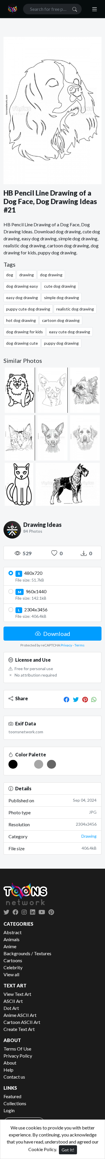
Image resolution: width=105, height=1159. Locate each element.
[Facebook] (66, 699)
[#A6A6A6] (38, 764)
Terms (79, 645)
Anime (10, 946)
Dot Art (11, 1008)
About (10, 1062)
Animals (12, 939)
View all (11, 974)
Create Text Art (19, 1029)
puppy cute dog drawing (28, 308)
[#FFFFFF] (25, 764)
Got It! (68, 1149)
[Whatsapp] (94, 699)
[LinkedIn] (32, 911)
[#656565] (51, 764)
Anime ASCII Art (20, 1015)
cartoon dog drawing (61, 320)
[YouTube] (41, 911)
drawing (26, 274)
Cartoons (13, 960)
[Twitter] (76, 699)
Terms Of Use (17, 1048)
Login (9, 1110)
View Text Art (17, 994)
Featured (12, 1096)
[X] (6, 911)
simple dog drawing (61, 297)
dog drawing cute (22, 343)
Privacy (66, 645)
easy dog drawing (22, 297)
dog (9, 274)
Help (8, 1069)
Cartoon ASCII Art (22, 1022)
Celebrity (13, 967)
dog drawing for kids (24, 331)
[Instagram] (24, 911)
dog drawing (51, 274)
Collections (15, 1103)
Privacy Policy (18, 1055)
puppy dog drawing (61, 343)
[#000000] (13, 764)
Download (56, 633)
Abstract (13, 932)
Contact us (14, 1076)
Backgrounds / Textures (27, 953)
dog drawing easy (22, 286)
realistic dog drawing (75, 308)
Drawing (89, 836)
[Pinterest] (85, 699)
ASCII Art (13, 1001)
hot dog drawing (21, 320)
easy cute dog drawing (69, 331)
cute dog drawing (60, 286)
